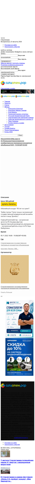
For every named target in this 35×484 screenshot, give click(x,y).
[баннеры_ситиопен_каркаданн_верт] (19, 375)
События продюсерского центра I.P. (20, 119)
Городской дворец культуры (18, 114)
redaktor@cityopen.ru (21, 438)
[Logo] (8, 98)
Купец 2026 (8, 132)
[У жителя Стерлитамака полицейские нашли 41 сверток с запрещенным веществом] (5, 457)
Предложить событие (12, 47)
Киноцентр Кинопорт (15, 109)
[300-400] (19, 337)
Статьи (6, 105)
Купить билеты (9, 204)
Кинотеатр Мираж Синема (17, 110)
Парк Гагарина (13, 121)
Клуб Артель (12, 112)
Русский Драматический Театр (19, 116)
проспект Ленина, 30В (9, 249)
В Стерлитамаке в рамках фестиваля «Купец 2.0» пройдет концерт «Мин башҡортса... (16, 479)
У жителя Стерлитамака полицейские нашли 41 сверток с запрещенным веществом (17, 462)
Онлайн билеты (9, 128)
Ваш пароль (22, 59)
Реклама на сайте (10, 45)
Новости (7, 103)
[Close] (1, 296)
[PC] (17, 93)
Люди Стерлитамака (11, 130)
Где (2, 239)
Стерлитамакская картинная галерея (21, 118)
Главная (7, 101)
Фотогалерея (9, 125)
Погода (7, 126)
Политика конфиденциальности (12, 65)
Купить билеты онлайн (16, 123)
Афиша (6, 107)
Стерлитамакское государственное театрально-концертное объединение (15, 244)
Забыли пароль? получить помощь (13, 63)
